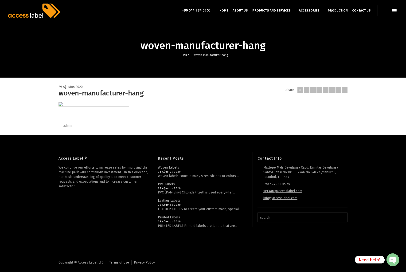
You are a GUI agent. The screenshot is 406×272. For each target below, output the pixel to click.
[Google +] (319, 90)
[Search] (385, 10)
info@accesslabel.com (280, 198)
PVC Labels (166, 184)
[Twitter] (306, 90)
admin (67, 126)
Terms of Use (119, 262)
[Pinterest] (325, 90)
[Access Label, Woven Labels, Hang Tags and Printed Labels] (33, 10)
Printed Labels (169, 217)
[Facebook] (313, 90)
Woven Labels (168, 168)
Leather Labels (169, 201)
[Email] (300, 90)
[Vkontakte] (344, 90)
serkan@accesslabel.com (282, 191)
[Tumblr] (332, 90)
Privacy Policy (144, 262)
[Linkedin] (338, 90)
